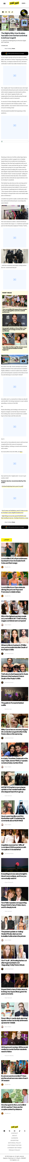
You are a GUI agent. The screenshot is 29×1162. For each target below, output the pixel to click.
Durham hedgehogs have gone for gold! (12, 486)
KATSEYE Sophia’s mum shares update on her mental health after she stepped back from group (13, 789)
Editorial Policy (14, 1143)
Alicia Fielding (8, 48)
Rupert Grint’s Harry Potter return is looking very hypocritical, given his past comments (14, 991)
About (14, 1135)
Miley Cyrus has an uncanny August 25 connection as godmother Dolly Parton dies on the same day (14, 732)
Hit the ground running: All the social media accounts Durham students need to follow (14, 1049)
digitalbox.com (15, 1160)
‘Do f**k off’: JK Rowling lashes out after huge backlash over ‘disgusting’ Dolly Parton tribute (14, 963)
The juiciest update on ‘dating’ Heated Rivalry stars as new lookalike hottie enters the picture (13, 934)
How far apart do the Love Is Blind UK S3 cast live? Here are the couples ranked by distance (13, 1107)
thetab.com (11, 1156)
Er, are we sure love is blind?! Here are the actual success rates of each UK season (14, 1078)
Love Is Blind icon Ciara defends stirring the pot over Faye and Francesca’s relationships (13, 589)
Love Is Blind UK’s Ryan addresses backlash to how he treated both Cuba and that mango (14, 560)
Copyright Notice (14, 1145)
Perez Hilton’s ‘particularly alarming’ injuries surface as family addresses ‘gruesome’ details (14, 1020)
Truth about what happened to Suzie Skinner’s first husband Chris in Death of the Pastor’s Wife (14, 676)
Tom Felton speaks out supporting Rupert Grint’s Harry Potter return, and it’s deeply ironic (14, 905)
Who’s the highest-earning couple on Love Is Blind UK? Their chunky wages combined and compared (14, 618)
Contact (14, 1133)
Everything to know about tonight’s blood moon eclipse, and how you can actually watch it (14, 876)
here (21, 451)
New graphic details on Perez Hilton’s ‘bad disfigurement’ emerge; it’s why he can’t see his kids (14, 329)
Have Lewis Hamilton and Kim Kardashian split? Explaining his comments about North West (13, 818)
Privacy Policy (14, 1150)
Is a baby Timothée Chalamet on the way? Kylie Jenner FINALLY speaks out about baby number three (14, 760)
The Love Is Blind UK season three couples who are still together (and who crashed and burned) (14, 311)
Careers (14, 1138)
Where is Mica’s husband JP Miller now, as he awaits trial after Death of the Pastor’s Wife (14, 647)
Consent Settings (14, 1147)
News (13, 48)
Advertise (14, 1140)
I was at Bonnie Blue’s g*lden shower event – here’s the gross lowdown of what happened (14, 348)
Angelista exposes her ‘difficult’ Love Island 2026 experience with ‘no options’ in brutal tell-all (13, 847)
